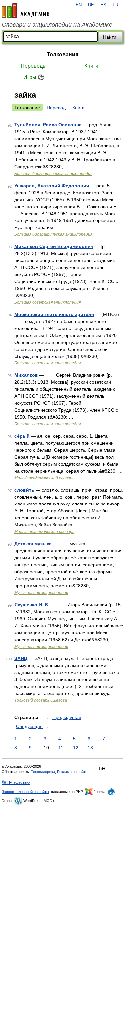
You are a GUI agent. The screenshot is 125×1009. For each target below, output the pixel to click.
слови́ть (24, 490)
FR (115, 5)
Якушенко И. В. (31, 604)
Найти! (110, 37)
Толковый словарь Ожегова (40, 700)
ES (103, 5)
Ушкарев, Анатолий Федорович (51, 185)
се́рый (22, 436)
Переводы (34, 66)
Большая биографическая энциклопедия (53, 173)
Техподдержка (43, 772)
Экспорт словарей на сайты (25, 791)
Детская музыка (33, 543)
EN (79, 5)
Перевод (56, 107)
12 (75, 747)
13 (90, 747)
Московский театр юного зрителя (54, 314)
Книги (91, 66)
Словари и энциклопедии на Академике (57, 24)
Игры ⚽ (33, 77)
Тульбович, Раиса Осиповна (48, 124)
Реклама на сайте (72, 772)
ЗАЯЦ (20, 658)
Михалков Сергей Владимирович (53, 246)
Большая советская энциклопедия (47, 302)
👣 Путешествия (16, 782)
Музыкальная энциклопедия (41, 592)
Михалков (26, 375)
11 (60, 747)
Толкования (62, 54)
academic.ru (26, 10)
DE (91, 5)
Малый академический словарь (44, 478)
